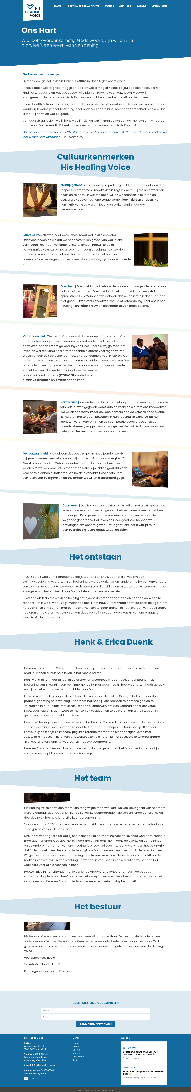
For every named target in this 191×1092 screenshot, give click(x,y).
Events (109, 6)
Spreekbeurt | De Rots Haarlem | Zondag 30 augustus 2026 (140, 1053)
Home (57, 6)
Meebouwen (159, 6)
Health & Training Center (83, 6)
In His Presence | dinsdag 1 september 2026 (143, 1072)
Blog (75, 1059)
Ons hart (125, 6)
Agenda (141, 6)
